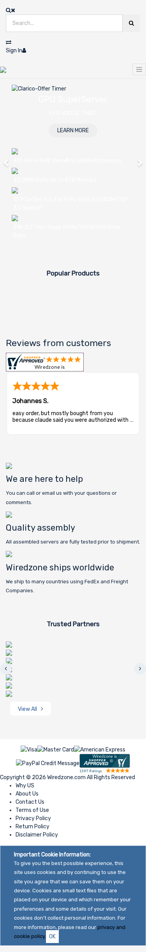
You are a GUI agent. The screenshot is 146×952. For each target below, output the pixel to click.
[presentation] (6, 669)
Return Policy (32, 826)
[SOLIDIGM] (9, 693)
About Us (27, 793)
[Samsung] (9, 677)
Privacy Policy (33, 818)
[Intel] (9, 660)
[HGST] (9, 652)
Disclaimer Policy (37, 834)
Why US (25, 785)
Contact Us (30, 802)
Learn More (73, 130)
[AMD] (9, 644)
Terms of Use (32, 810)
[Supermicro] (9, 685)
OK (52, 936)
